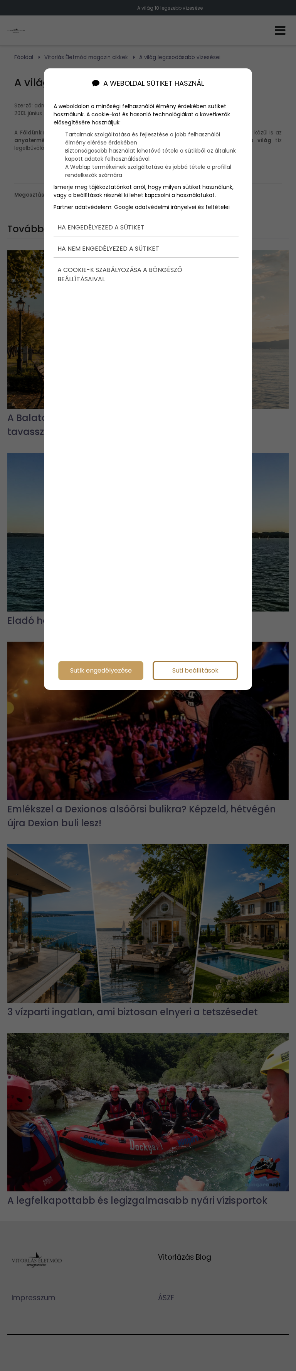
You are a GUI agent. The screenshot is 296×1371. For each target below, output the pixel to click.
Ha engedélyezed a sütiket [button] (101, 227)
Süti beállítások (195, 670)
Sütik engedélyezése (101, 670)
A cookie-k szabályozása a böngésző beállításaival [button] (119, 274)
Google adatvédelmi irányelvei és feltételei (172, 207)
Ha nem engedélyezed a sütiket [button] (108, 248)
